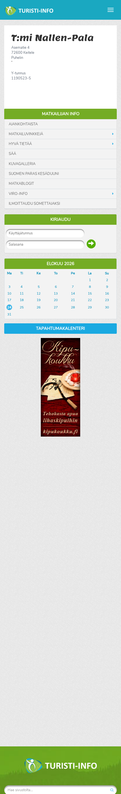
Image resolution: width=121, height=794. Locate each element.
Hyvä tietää (20, 144)
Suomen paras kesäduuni (34, 174)
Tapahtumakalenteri (60, 328)
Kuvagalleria (22, 164)
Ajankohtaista (23, 124)
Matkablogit (21, 184)
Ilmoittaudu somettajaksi (34, 204)
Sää (12, 154)
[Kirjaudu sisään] (91, 243)
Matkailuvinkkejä (26, 134)
